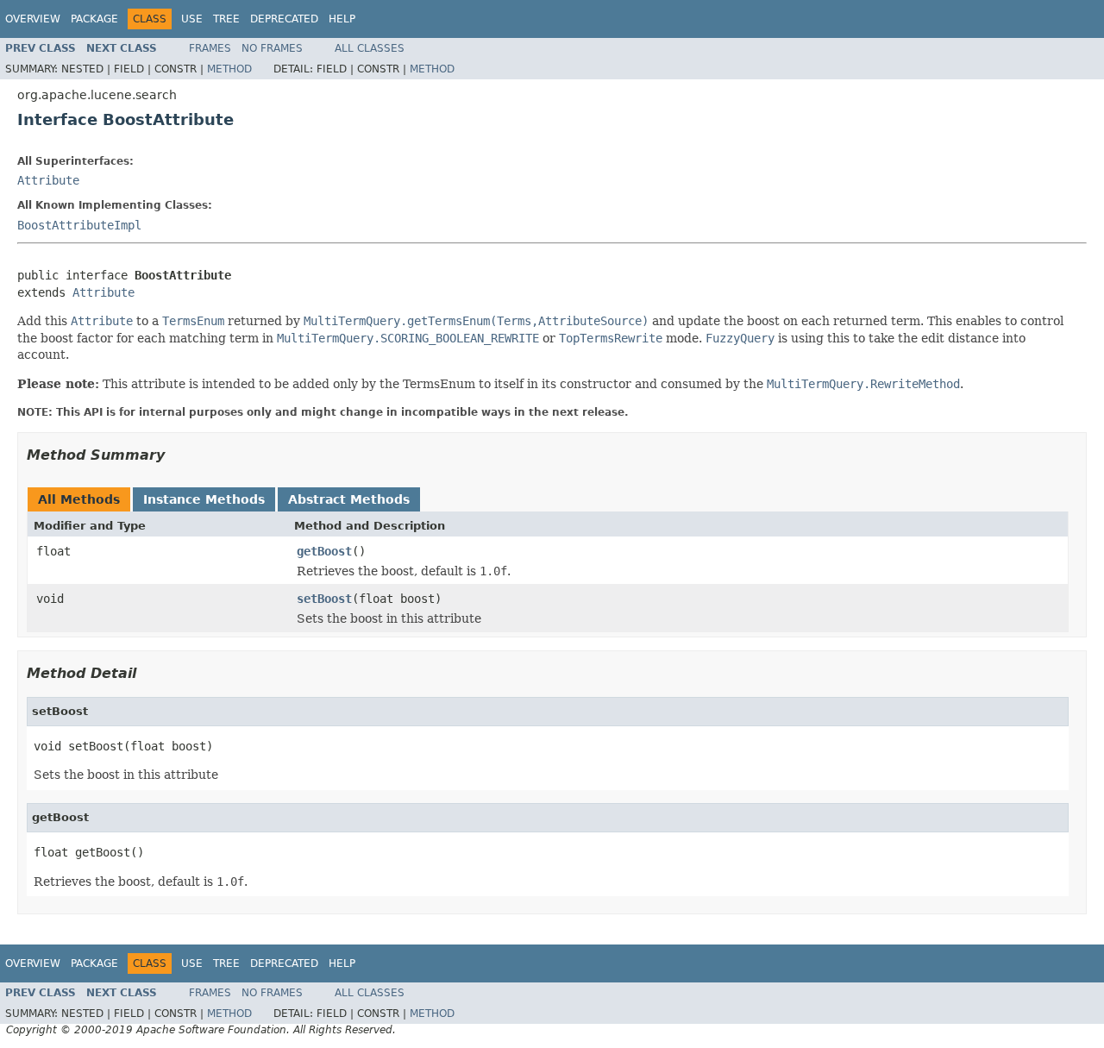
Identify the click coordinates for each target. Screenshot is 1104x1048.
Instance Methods (204, 499)
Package (94, 19)
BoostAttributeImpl (79, 225)
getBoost (324, 551)
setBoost (324, 599)
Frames (210, 48)
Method (229, 69)
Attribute (48, 180)
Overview (32, 19)
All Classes (370, 48)
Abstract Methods (349, 499)
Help (342, 19)
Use (192, 19)
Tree (226, 19)
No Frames (272, 48)
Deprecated (284, 19)
